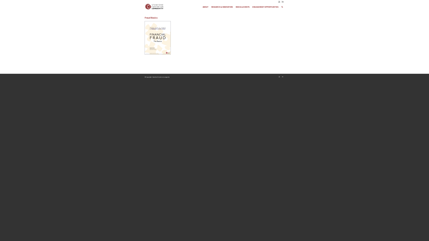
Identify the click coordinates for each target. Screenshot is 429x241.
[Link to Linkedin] (282, 1)
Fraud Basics (151, 17)
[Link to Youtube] (279, 1)
